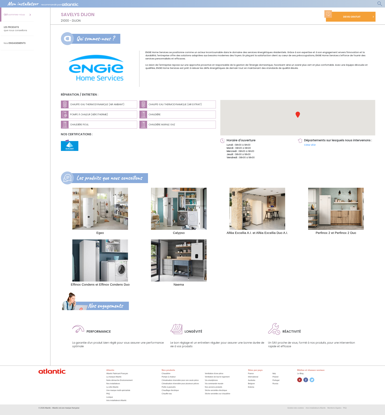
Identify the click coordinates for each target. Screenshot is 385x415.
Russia (275, 384)
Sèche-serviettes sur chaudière (217, 394)
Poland (275, 377)
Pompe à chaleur (169, 377)
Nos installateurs (113, 384)
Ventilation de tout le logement (217, 377)
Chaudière (166, 373)
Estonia (251, 387)
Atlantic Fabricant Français (117, 373)
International (253, 377)
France (251, 373)
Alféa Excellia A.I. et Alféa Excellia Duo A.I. (257, 232)
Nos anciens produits (213, 387)
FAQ (108, 394)
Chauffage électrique (170, 390)
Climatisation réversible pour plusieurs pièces (180, 384)
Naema (179, 284)
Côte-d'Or (310, 144)
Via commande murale (214, 384)
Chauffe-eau (167, 394)
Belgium (251, 384)
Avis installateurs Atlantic (116, 400)
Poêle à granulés (169, 387)
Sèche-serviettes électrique (216, 390)
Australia (251, 380)
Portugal (276, 380)
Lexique (109, 397)
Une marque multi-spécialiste (118, 390)
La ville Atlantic (112, 387)
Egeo (100, 232)
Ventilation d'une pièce (214, 373)
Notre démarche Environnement (119, 380)
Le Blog (300, 373)
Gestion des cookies (295, 408)
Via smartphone (211, 380)
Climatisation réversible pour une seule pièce (180, 380)
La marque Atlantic (114, 377)
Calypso (179, 232)
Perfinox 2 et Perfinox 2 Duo (336, 232)
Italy (274, 373)
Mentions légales (334, 408)
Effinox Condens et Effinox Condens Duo (100, 284)
